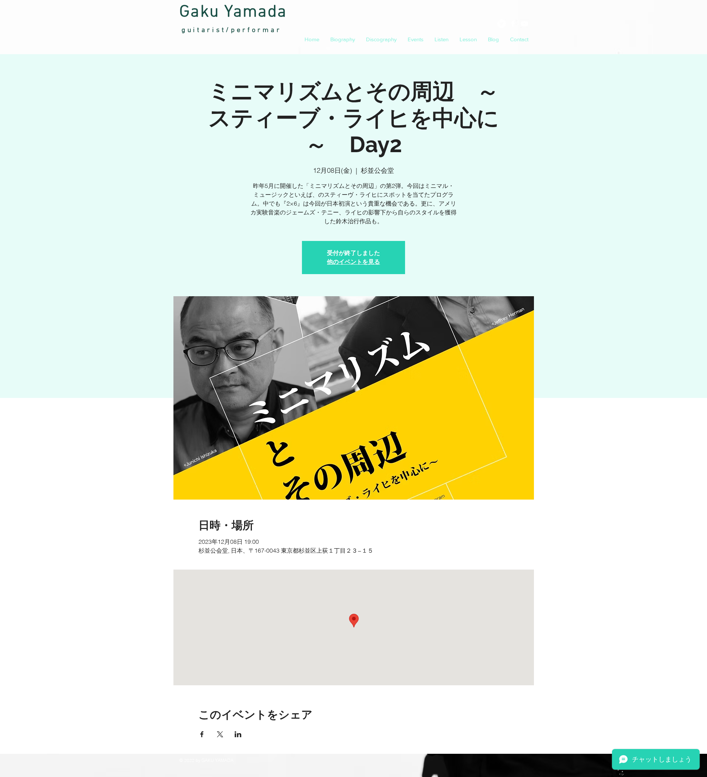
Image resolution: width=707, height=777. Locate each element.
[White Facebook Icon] (513, 23)
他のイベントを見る (353, 261)
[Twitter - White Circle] (501, 23)
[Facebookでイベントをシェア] (201, 734)
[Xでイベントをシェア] (220, 734)
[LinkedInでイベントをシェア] (238, 734)
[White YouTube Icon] (524, 23)
